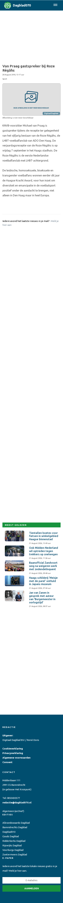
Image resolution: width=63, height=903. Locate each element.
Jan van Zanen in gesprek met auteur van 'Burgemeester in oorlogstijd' (42, 597)
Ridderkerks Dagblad (13, 841)
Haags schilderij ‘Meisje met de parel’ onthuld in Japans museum (43, 581)
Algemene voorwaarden (16, 757)
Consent (7, 762)
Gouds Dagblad (10, 836)
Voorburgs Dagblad (12, 850)
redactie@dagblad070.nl (17, 802)
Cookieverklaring (12, 748)
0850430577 (13, 798)
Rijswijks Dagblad (12, 845)
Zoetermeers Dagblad (14, 854)
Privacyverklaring (12, 753)
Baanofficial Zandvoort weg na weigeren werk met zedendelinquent (43, 566)
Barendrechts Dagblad (14, 827)
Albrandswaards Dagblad (16, 822)
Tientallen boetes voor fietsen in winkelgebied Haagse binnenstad (43, 536)
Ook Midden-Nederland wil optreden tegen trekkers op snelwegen (43, 551)
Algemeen (8, 811)
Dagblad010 (8, 831)
